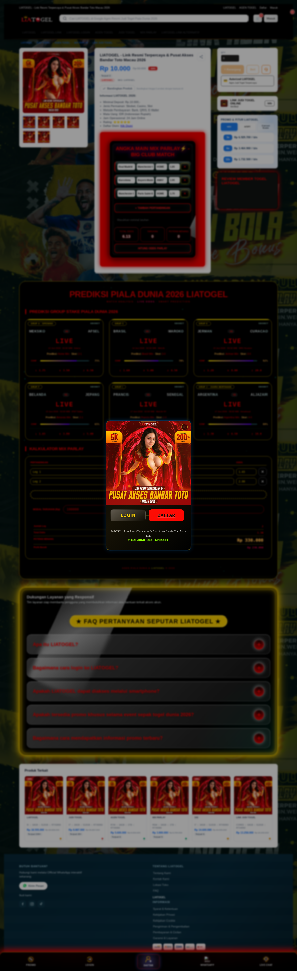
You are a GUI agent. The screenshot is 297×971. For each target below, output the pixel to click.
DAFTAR (166, 515)
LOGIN (128, 515)
